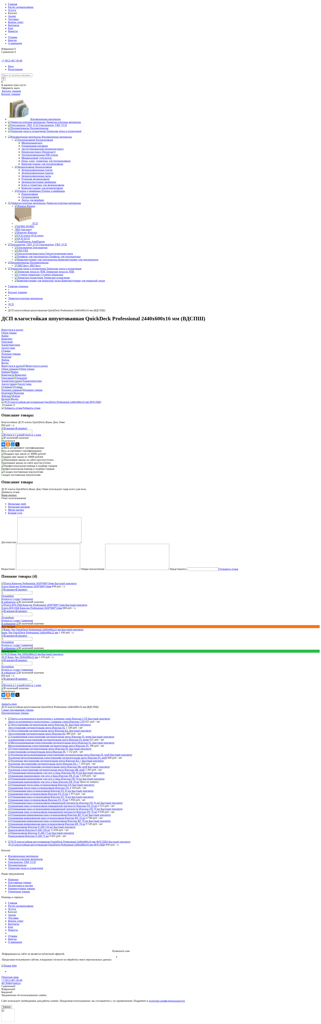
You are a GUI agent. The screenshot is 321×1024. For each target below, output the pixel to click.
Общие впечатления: (92, 569)
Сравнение (27, 599)
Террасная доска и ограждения (63, 131)
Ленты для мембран (32, 200)
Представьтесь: (178, 569)
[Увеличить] (51, 402)
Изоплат (32, 232)
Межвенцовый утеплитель (36, 157)
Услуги (12, 10)
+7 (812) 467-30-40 (11, 60)
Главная (12, 4)
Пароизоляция (29, 194)
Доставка (13, 19)
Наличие (6, 393)
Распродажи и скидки (20, 885)
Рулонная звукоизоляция (35, 179)
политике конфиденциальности (167, 1000)
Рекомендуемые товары (21, 888)
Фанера (31, 206)
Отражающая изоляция (34, 145)
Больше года (15, 512)
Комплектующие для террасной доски (83, 280)
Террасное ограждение (57, 277)
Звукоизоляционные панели (37, 173)
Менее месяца (16, 509)
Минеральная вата (31, 142)
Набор (5, 371)
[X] (17, 444)
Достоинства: (9, 542)
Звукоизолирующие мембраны (38, 182)
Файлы (5, 396)
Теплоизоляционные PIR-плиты (39, 154)
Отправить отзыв (228, 569)
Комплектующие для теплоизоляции (42, 164)
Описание (7, 377)
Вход (11, 66)
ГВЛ (25, 250)
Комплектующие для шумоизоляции (42, 188)
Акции (12, 16)
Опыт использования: (13, 498)
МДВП (30, 226)
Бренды (12, 40)
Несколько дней (17, 503)
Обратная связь (10, 977)
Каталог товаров (11, 91)
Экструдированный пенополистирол (42, 148)
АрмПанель (38, 241)
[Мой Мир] (13, 444)
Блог (10, 28)
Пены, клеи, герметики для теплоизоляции (46, 160)
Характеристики (10, 381)
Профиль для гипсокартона (65, 256)
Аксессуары (8, 384)
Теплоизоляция (44, 139)
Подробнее (7, 596)
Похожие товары (11, 390)
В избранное (8, 602)
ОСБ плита (37, 235)
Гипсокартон (40, 247)
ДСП (35, 223)
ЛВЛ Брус (35, 265)
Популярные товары (19, 882)
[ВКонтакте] (3, 444)
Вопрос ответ (15, 22)
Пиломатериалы (39, 128)
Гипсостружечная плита (59, 253)
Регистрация (15, 69)
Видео (5, 399)
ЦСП (27, 238)
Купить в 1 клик (32, 434)
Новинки (13, 879)
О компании (15, 43)
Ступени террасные (52, 274)
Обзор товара (9, 368)
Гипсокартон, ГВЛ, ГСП (53, 125)
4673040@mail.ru (11, 983)
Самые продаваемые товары (17, 710)
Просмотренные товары (15, 713)
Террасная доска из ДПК (60, 271)
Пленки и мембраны (53, 191)
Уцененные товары (19, 891)
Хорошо (7, 1007)
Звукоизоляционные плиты (36, 170)
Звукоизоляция (43, 167)
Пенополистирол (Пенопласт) (38, 151)
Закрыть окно (9, 704)
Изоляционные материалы (45, 119)
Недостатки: (8, 569)
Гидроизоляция (30, 197)
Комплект (7, 374)
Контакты (13, 25)
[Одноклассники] (8, 444)
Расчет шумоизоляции (20, 7)
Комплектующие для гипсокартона (78, 259)
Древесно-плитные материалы (63, 122)
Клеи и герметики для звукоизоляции (42, 185)
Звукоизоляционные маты (36, 176)
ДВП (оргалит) (23, 229)
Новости (13, 31)
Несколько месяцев (19, 506)
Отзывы (12, 37)
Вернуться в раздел (12, 365)
